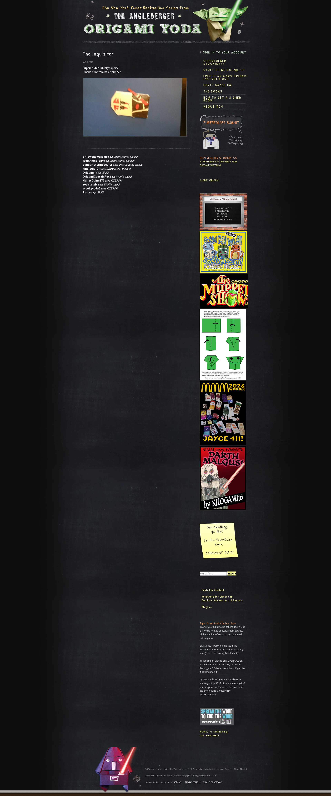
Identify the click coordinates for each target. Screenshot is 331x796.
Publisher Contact (213, 590)
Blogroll (207, 607)
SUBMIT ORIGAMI (209, 180)
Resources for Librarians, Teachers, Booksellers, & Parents (222, 598)
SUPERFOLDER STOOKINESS (215, 161)
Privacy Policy (192, 782)
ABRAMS (177, 782)
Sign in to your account (225, 52)
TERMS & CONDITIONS (212, 782)
